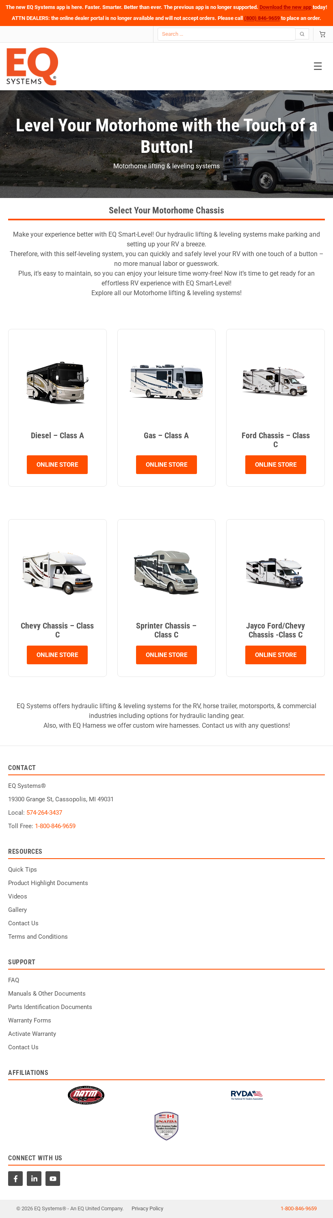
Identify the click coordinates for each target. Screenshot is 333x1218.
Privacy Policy (147, 1208)
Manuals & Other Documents (47, 993)
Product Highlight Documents (48, 883)
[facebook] (15, 1178)
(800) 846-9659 (262, 18)
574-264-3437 (44, 812)
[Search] (302, 33)
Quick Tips (22, 869)
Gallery (17, 910)
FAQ (13, 980)
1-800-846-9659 (55, 826)
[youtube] (52, 1178)
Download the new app (285, 7)
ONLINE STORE (57, 464)
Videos (17, 896)
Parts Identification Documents (50, 1007)
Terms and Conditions (38, 936)
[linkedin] (34, 1178)
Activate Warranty (32, 1033)
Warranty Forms (29, 1020)
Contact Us (23, 923)
